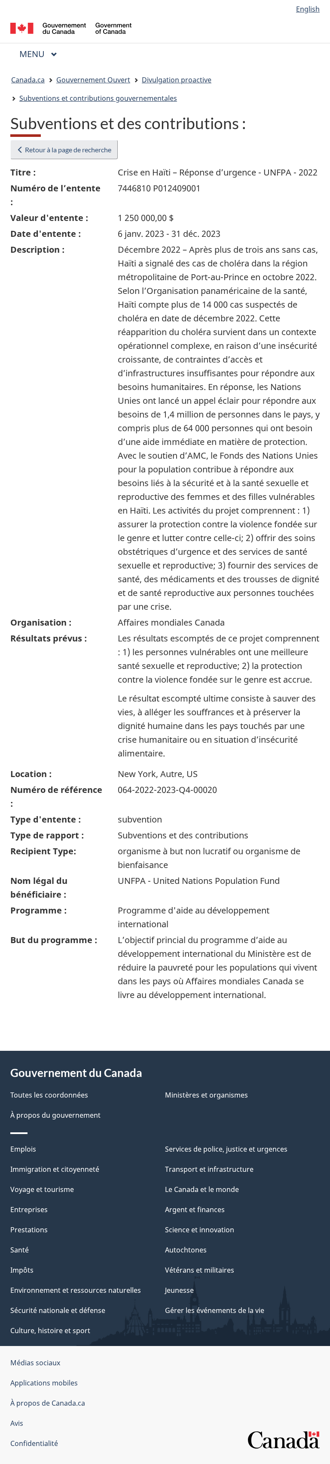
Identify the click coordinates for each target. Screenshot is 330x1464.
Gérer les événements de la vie (214, 1310)
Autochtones (186, 1250)
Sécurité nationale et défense (57, 1310)
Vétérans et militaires (199, 1270)
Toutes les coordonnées (49, 1095)
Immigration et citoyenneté (54, 1169)
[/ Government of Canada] (71, 27)
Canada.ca (28, 80)
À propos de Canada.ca (47, 1403)
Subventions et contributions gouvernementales (98, 98)
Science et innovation (199, 1229)
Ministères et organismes (206, 1095)
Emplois (23, 1149)
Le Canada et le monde (202, 1189)
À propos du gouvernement (55, 1115)
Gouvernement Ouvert (93, 80)
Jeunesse (179, 1290)
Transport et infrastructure (209, 1169)
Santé (19, 1250)
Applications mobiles (44, 1383)
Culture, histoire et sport (50, 1330)
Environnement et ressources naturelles (75, 1290)
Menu (41, 54)
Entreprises (29, 1209)
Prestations (29, 1229)
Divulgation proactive (176, 80)
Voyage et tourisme (42, 1189)
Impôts (22, 1270)
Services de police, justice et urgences (226, 1149)
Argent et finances (195, 1209)
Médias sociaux (35, 1362)
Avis (16, 1423)
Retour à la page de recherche (67, 149)
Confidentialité (34, 1443)
